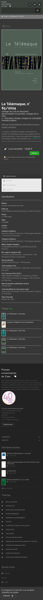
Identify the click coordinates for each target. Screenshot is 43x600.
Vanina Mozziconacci (30, 124)
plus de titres (8, 488)
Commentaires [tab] (10, 185)
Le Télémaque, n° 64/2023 (16, 347)
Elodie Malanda (15, 124)
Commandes (6, 437)
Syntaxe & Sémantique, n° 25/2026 (19, 453)
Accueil (6, 16)
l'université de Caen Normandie (12, 383)
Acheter (34, 153)
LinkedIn (5, 582)
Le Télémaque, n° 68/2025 (16, 330)
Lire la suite (36, 138)
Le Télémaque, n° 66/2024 (16, 339)
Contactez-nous (8, 424)
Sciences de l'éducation (11, 236)
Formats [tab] (9, 181)
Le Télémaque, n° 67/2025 (16, 314)
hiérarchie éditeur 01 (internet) (12, 233)
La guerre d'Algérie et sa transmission (20, 322)
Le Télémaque (7, 217)
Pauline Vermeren (9, 127)
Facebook (6, 573)
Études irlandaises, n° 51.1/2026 (18, 479)
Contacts (5, 440)
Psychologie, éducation (33, 233)
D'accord (6, 596)
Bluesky (4, 578)
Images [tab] (7, 26)
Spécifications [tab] (10, 176)
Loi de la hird (11, 471)
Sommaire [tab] (9, 190)
